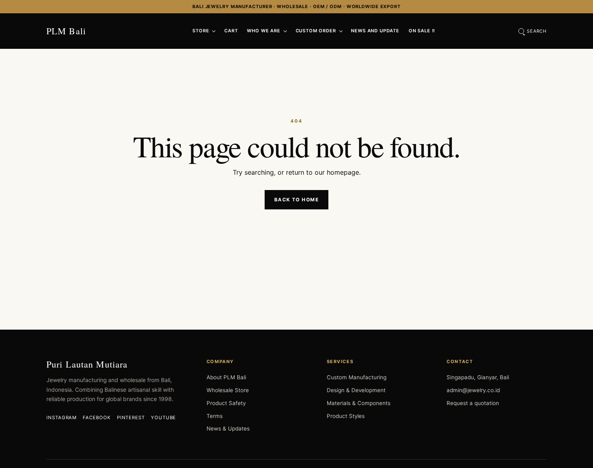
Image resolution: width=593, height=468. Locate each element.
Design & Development (356, 390)
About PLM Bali (226, 377)
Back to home (296, 200)
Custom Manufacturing (356, 377)
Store (200, 30)
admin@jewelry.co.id (473, 390)
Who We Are (263, 30)
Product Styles (346, 416)
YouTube (163, 417)
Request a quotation (473, 403)
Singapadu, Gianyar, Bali (478, 377)
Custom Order (316, 30)
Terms (215, 416)
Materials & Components (358, 403)
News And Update (375, 30)
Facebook (97, 417)
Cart (231, 30)
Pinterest (131, 417)
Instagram (61, 417)
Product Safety (226, 403)
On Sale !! (422, 30)
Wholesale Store (228, 390)
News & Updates (228, 428)
